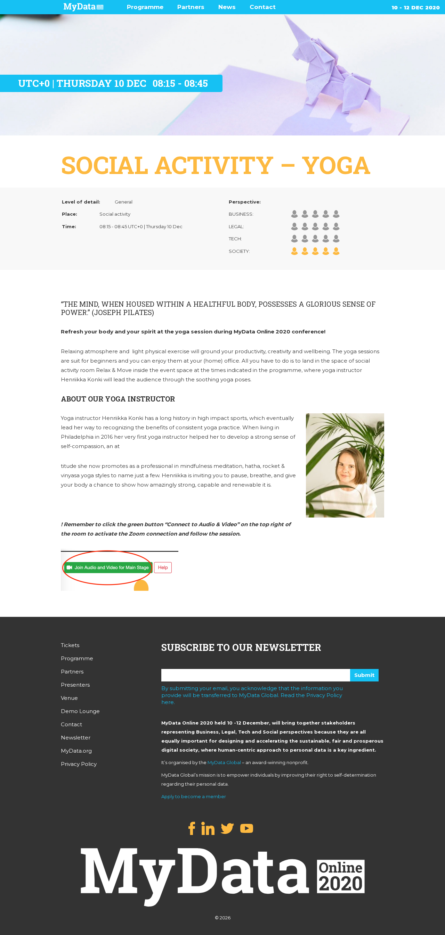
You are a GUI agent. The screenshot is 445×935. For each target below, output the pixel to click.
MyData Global (224, 762)
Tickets (70, 645)
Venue (69, 698)
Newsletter (75, 737)
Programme (145, 6)
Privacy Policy (79, 764)
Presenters (75, 684)
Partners (190, 6)
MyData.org (76, 750)
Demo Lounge (80, 711)
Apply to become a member (193, 796)
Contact (263, 6)
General (123, 202)
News (227, 6)
